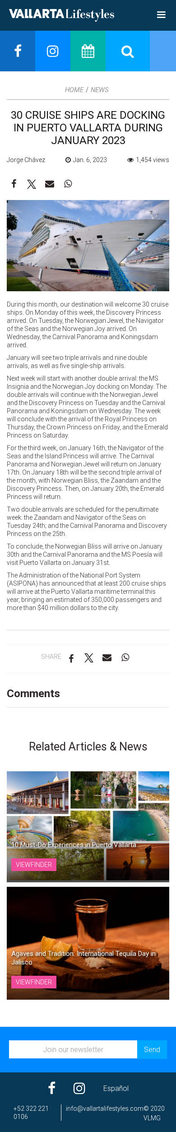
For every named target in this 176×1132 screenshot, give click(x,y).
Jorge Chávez (26, 159)
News (100, 90)
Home (74, 90)
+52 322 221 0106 (31, 1112)
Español (116, 1088)
